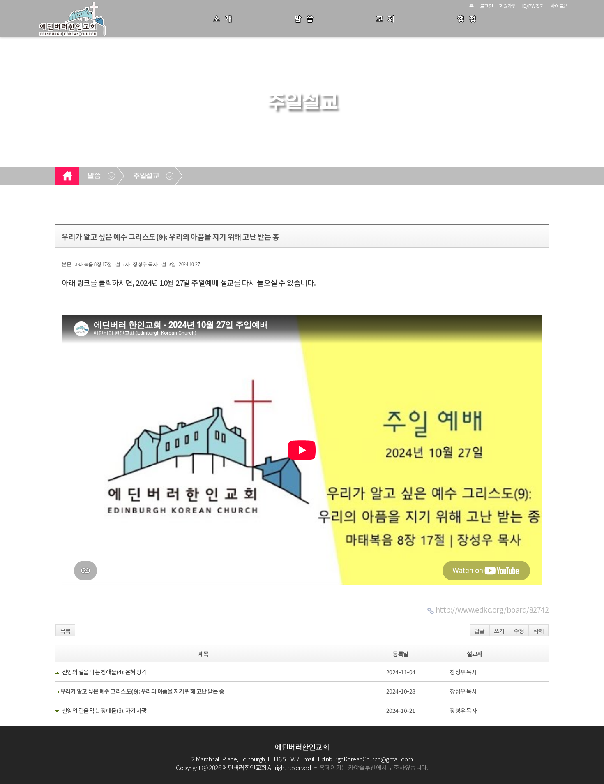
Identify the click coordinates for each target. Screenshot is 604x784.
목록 (65, 631)
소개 (225, 18)
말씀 (306, 18)
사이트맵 (559, 5)
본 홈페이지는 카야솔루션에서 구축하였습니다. (370, 767)
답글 (479, 631)
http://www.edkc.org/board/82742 (492, 609)
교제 (388, 18)
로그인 (486, 5)
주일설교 (146, 176)
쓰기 (499, 631)
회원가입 (507, 5)
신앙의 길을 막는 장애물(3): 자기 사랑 (104, 710)
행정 (469, 18)
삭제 (538, 631)
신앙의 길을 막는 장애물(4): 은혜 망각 (104, 672)
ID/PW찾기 (533, 5)
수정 (519, 631)
